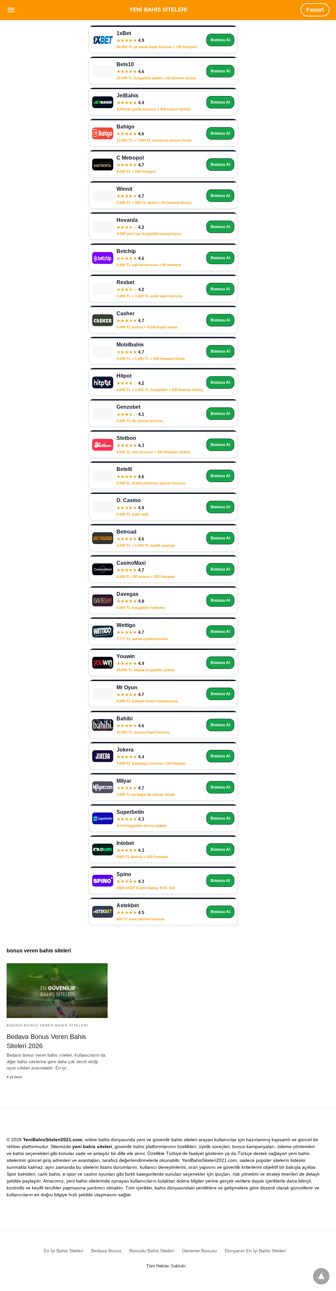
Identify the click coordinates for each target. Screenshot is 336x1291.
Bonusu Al (220, 40)
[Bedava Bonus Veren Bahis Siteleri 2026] (57, 990)
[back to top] (321, 1276)
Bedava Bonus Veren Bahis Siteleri (47, 1025)
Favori (315, 10)
